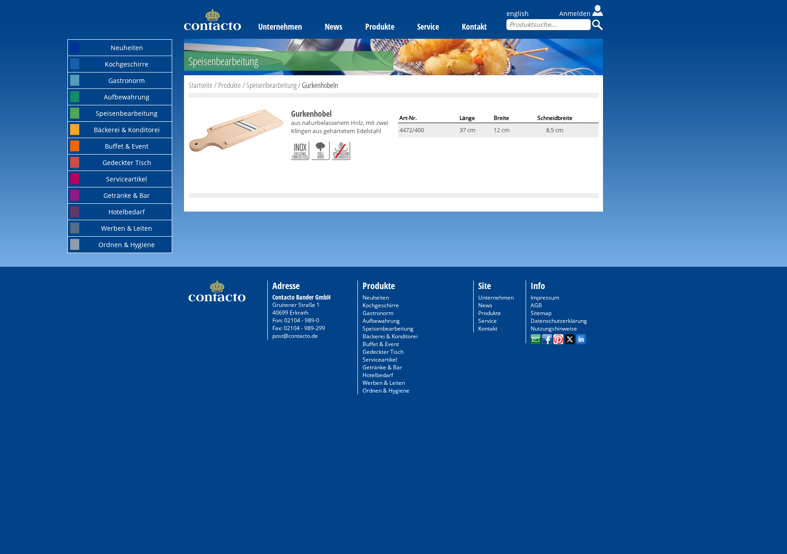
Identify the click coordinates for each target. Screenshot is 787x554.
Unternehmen (280, 26)
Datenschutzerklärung (559, 321)
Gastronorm (126, 80)
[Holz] (321, 149)
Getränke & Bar (126, 195)
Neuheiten (127, 47)
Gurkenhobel (311, 113)
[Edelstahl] (300, 149)
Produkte (379, 26)
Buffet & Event (126, 146)
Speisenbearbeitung (127, 113)
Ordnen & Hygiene (126, 244)
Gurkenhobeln (320, 85)
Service (428, 26)
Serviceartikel (126, 179)
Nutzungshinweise (554, 328)
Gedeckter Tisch (126, 162)
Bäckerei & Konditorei (127, 129)
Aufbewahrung (126, 97)
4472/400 (411, 130)
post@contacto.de (295, 336)
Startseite (201, 85)
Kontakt (474, 26)
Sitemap (541, 313)
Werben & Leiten (126, 228)
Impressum (545, 297)
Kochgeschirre (126, 64)
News (333, 26)
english (517, 13)
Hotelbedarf (126, 211)
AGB (536, 305)
